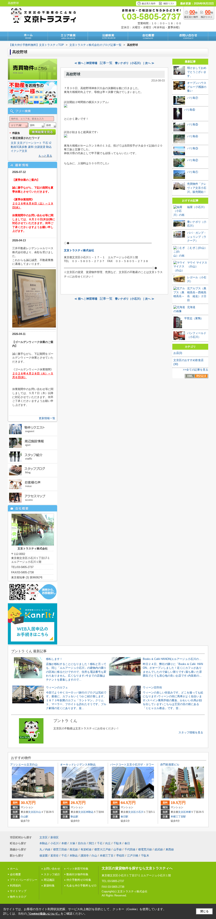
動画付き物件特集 (77, 874)
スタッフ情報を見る (190, 732)
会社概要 (15, 874)
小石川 (139, 811)
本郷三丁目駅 (178, 816)
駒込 (49, 146)
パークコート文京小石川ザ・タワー (132, 764)
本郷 (188, 811)
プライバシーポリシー (23, 879)
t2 (50, 142)
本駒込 (89, 811)
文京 (13, 142)
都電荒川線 (145, 849)
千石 (45, 142)
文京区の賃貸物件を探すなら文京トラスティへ (137, 868)
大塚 (72, 843)
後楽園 (43, 855)
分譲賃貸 (39, 146)
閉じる (204, 911)
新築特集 (49, 885)
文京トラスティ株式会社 (79, 250)
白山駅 (24, 816)
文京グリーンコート (29, 142)
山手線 (117, 849)
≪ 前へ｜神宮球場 (85, 63)
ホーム (14, 868)
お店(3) (177, 353)
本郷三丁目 (106, 855)
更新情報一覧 (47, 418)
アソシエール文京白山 (24, 764)
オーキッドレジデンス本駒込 (78, 764)
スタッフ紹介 (52, 874)
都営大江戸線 (102, 849)
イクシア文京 (19, 150)
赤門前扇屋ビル (169, 764)
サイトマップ (18, 891)
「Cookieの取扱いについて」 (44, 913)
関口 (91, 843)
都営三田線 (60, 849)
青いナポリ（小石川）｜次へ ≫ (134, 63)
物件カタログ (18, 896)
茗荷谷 (54, 855)
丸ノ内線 (44, 849)
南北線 (74, 849)
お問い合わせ (52, 868)
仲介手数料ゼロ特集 (78, 879)
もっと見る (45, 155)
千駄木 (117, 843)
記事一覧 (106, 63)
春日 (127, 843)
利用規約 (15, 885)
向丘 (108, 843)
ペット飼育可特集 (77, 868)
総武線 (159, 849)
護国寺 (85, 855)
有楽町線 (86, 849)
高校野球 (73, 74)
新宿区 (54, 837)
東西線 (170, 849)
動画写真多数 (19, 146)
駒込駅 (74, 816)
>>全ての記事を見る (195, 369)
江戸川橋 (132, 855)
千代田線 (129, 849)
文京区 (32, 811)
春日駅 (124, 816)
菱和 (31, 146)
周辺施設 (49, 879)
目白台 (82, 843)
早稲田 (120, 855)
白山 (38, 811)
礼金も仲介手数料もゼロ (81, 885)
